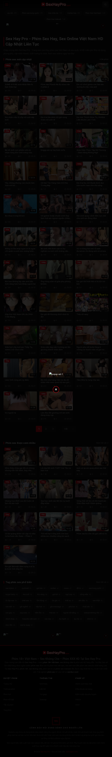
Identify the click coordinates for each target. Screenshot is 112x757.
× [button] (56, 389)
